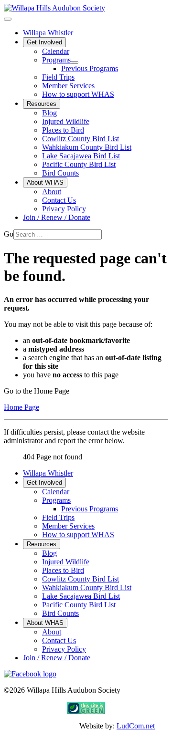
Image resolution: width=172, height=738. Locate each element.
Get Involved (44, 42)
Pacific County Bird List (79, 164)
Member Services (68, 86)
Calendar (55, 51)
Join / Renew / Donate (56, 217)
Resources (41, 103)
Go (8, 234)
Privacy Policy (64, 209)
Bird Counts (60, 173)
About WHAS (45, 182)
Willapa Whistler (48, 33)
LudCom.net (136, 726)
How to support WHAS (78, 94)
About (51, 191)
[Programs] (74, 62)
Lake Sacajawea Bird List (81, 156)
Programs (56, 60)
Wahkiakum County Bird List (86, 147)
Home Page (21, 407)
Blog (49, 113)
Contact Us (59, 200)
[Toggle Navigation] (7, 19)
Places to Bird (63, 130)
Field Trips (58, 77)
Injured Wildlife (65, 121)
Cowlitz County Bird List (80, 139)
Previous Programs (89, 68)
